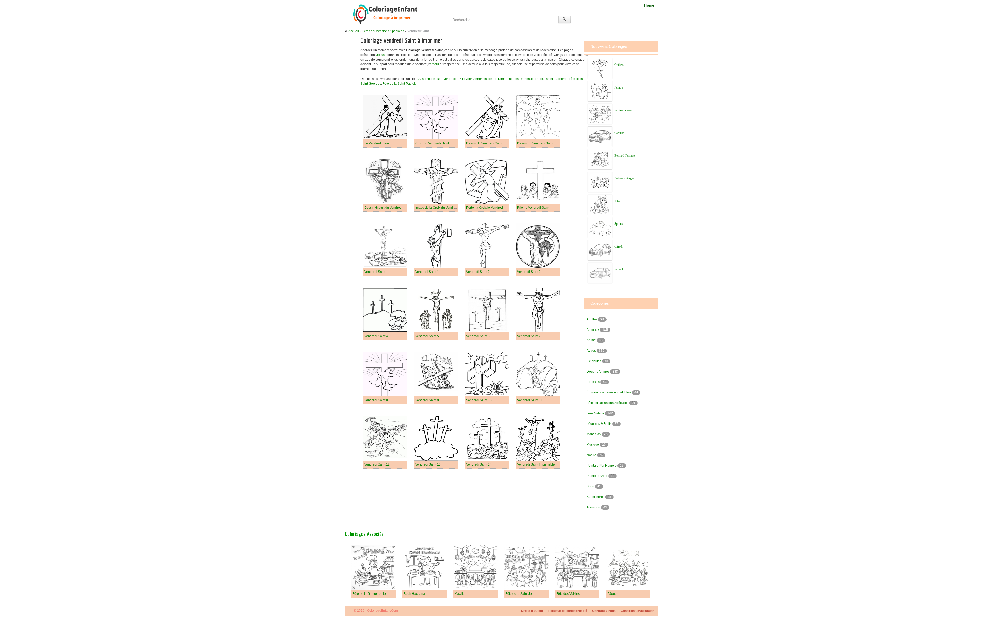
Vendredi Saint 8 (376, 400)
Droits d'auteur (532, 611)
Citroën (618, 246)
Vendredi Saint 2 (478, 272)
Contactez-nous (604, 611)
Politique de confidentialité (567, 611)
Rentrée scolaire (624, 110)
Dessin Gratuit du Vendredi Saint (387, 207)
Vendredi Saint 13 (428, 464)
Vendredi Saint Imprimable (536, 464)
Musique (593, 444)
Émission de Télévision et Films (609, 392)
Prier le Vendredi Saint (533, 207)
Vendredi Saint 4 (376, 336)
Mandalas (594, 434)
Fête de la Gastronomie (369, 594)
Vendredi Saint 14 (479, 464)
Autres (592, 350)
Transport (594, 507)
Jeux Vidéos (596, 413)
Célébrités (594, 361)
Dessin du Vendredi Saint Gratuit (489, 143)
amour (434, 64)
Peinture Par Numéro (602, 465)
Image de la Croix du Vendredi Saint (440, 207)
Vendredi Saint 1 (427, 272)
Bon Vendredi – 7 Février (454, 79)
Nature (592, 455)
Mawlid (459, 594)
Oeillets (619, 65)
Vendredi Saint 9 (427, 400)
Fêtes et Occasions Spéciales (383, 31)
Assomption (426, 79)
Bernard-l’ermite (624, 155)
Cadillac (619, 133)
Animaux (593, 330)
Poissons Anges (624, 178)
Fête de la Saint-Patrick (399, 83)
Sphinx (618, 224)
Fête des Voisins (568, 594)
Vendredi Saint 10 (479, 400)
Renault (619, 269)
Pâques (612, 594)
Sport (591, 486)
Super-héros (596, 497)
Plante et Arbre (597, 476)
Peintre (618, 87)
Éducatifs (593, 382)
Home (649, 5)
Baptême (561, 79)
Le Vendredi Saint (377, 143)
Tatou (617, 201)
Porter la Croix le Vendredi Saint (489, 207)
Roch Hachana (414, 594)
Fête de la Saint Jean (520, 594)
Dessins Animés (598, 371)
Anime (592, 340)
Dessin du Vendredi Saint (535, 143)
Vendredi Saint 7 (529, 336)
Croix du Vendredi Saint (432, 143)
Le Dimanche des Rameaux (513, 79)
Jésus (380, 55)
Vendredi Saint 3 (529, 272)
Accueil (353, 31)
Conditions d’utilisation (637, 611)
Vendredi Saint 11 (529, 400)
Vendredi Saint (374, 272)
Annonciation (482, 79)
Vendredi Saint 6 (478, 336)
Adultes (592, 319)
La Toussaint (544, 79)
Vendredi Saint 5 (427, 336)
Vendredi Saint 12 (377, 464)
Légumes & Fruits (599, 424)
